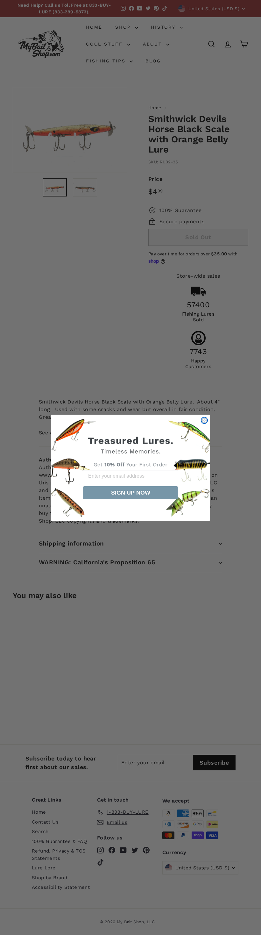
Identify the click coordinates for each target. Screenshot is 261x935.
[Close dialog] (204, 420)
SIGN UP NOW (130, 492)
